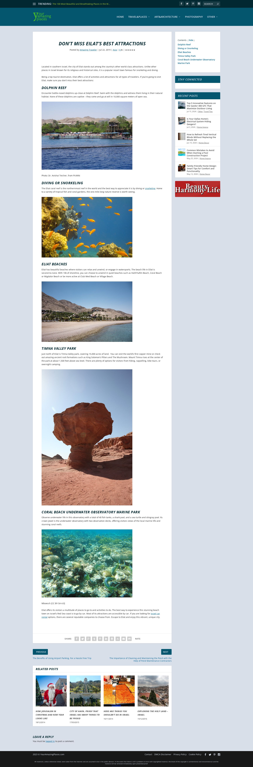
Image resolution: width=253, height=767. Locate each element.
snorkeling (150, 188)
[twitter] (187, 3)
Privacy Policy (180, 754)
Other (211, 17)
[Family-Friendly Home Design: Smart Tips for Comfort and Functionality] (181, 168)
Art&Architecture (166, 17)
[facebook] (181, 3)
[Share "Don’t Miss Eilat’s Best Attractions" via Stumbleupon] (118, 639)
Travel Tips (208, 111)
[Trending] (34, 3)
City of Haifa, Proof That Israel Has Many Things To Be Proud (85, 715)
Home (120, 17)
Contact (148, 754)
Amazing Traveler (88, 49)
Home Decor (204, 143)
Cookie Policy (195, 754)
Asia (115, 49)
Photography (194, 17)
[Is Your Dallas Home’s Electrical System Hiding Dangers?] (181, 120)
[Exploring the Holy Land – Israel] (153, 690)
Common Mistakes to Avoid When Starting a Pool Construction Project (200, 153)
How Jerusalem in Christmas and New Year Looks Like (50, 715)
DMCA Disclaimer (162, 754)
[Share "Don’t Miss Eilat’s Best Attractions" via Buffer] (112, 639)
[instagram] (199, 3)
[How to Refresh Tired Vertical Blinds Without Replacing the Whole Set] (181, 136)
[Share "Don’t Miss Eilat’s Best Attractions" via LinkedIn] (106, 639)
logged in (50, 741)
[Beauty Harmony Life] (197, 196)
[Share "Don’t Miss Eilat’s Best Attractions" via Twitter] (83, 639)
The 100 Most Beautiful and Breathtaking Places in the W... (81, 3)
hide (191, 40)
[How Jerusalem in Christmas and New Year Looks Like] (51, 690)
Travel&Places (137, 17)
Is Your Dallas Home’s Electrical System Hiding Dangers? (199, 121)
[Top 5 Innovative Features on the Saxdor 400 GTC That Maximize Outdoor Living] (181, 105)
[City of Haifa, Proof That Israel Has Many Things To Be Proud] (85, 690)
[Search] (218, 3)
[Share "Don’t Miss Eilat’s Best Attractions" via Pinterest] (100, 639)
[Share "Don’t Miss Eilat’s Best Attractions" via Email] (123, 639)
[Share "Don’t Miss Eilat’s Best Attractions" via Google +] (88, 639)
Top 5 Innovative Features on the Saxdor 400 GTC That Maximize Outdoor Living (201, 106)
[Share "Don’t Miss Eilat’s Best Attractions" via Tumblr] (94, 639)
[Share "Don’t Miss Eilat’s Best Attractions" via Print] (129, 639)
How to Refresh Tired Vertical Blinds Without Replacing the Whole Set (201, 137)
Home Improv (202, 127)
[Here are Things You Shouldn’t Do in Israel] (119, 690)
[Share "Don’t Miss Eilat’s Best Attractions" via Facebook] (77, 639)
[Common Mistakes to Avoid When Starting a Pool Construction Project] (181, 152)
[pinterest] (193, 3)
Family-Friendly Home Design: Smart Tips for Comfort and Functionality (202, 168)
